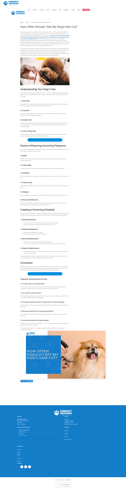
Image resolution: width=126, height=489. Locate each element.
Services (42, 9)
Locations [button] (54, 9)
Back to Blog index (27, 381)
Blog (79, 9)
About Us (66, 430)
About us (35, 9)
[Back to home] (11, 3)
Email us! (66, 419)
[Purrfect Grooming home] (63, 412)
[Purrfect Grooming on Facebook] (25, 466)
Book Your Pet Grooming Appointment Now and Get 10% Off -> (45, 140)
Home (29, 9)
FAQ (60, 9)
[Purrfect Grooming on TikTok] (29, 466)
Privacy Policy (67, 439)
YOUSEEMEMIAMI (66, 484)
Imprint (66, 436)
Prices (47, 9)
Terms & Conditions (59, 480)
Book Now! (66, 9)
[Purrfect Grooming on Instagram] (21, 466)
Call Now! (86, 10)
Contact (73, 9)
